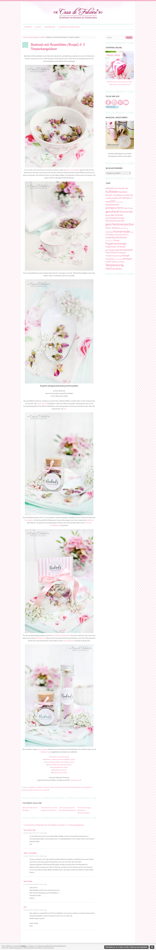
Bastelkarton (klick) (60, 770)
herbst (126, 228)
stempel (127, 258)
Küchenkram (66, 787)
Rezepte (30, 790)
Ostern (116, 240)
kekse (131, 232)
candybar (118, 195)
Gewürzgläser (43, 749)
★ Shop (38, 27)
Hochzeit (46, 787)
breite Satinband (68, 641)
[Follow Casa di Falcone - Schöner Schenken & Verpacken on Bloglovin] (112, 108)
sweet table (110, 261)
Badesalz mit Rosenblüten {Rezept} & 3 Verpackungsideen (58, 46)
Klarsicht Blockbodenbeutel (60, 635)
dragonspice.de (75, 780)
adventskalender (121, 188)
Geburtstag (128, 208)
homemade (122, 231)
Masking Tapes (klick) (59, 772)
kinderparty (124, 234)
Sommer (37, 790)
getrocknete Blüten (72, 170)
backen (123, 191)
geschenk (112, 211)
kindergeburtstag (112, 234)
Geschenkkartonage (114, 218)
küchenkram (119, 237)
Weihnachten (113, 268)
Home (25, 37)
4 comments (45, 790)
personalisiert (124, 249)
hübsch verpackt (55, 787)
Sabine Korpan (28, 881)
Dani (25, 907)
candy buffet (111, 198)
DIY (113, 201)
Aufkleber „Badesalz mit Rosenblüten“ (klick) (59, 759)
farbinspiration (112, 204)
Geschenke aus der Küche (119, 213)
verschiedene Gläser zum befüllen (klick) (60, 762)
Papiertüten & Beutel (115, 246)
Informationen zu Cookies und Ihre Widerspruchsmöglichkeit (126, 947)
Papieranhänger (116, 243)
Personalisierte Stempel (115, 252)
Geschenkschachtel (114, 220)
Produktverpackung (113, 256)
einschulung (119, 202)
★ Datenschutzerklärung (69, 27)
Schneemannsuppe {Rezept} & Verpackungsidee (84, 810)
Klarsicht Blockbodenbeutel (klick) (59, 765)
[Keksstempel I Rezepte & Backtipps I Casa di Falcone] (120, 149)
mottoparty (109, 240)
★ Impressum (50, 27)
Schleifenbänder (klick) (60, 767)
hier (64, 409)
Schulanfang (118, 259)
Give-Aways (112, 227)
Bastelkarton (41, 638)
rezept (125, 255)
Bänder (108, 195)
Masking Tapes (76, 787)
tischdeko (120, 262)
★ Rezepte (28, 27)
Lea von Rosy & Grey (30, 830)
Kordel (108, 237)
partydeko (110, 250)
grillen (122, 228)
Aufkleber (42, 37)
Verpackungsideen (33, 37)
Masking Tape (45, 752)
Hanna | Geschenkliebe (30, 853)
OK (152, 947)
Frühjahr (39, 787)
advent (109, 188)
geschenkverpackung (121, 224)
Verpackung (114, 265)
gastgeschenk (114, 207)
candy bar (128, 195)
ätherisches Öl (42, 403)
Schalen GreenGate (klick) (60, 757)
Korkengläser (29, 520)
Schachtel (109, 259)
